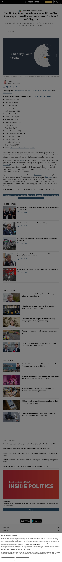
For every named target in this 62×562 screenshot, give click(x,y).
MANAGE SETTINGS (22, 559)
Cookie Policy (36, 544)
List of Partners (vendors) (7, 555)
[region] (31, 547)
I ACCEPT (8, 559)
